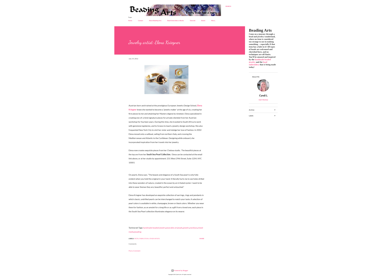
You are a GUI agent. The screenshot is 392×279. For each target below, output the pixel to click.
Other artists (154, 238)
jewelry (186, 227)
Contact (140, 20)
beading (137, 232)
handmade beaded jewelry (154, 227)
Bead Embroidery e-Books (175, 20)
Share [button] (201, 238)
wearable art (171, 227)
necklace (193, 227)
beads (180, 227)
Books (203, 20)
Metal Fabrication (141, 238)
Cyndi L (263, 95)
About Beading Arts (155, 20)
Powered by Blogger (181, 270)
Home (130, 20)
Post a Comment (134, 251)
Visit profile (263, 100)
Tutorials (192, 20)
